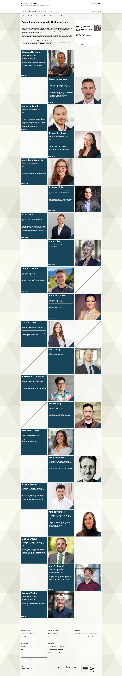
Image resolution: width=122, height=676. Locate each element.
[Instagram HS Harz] (64, 667)
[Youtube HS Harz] (66, 667)
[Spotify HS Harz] (75, 667)
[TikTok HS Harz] (59, 667)
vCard (81, 44)
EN (100, 3)
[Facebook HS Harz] (61, 667)
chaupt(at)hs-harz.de (77, 45)
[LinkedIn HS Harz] (69, 667)
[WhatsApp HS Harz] (72, 667)
